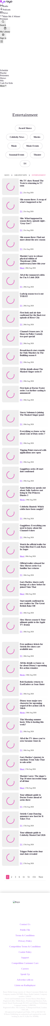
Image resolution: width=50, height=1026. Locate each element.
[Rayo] (16, 902)
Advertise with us (25, 980)
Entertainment (39, 175)
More (2, 86)
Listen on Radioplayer (25, 985)
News (5, 13)
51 (29, 877)
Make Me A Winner (11, 16)
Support (25, 957)
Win (2, 80)
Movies (37, 137)
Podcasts (6, 9)
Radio (5, 6)
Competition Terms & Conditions (25, 946)
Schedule (4, 70)
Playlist (3, 73)
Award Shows (25, 128)
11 (24, 877)
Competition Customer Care (25, 963)
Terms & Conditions (25, 935)
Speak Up (25, 974)
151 (34, 877)
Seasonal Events (16, 155)
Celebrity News (17, 137)
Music (14, 146)
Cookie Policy (25, 952)
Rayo (7, 175)
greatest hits (20, 175)
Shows (3, 78)
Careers (25, 969)
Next (41, 877)
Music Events (32, 146)
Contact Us (25, 924)
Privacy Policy (25, 941)
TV (25, 163)
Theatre (37, 155)
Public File (25, 930)
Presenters (4, 75)
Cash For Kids (6, 83)
